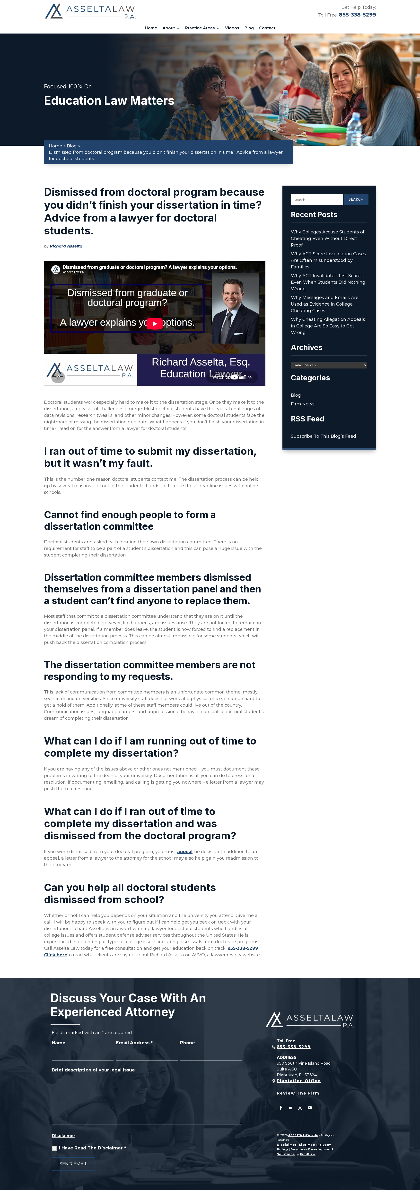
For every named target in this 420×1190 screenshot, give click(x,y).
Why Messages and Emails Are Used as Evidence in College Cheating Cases (325, 304)
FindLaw (307, 1154)
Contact (267, 28)
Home (151, 28)
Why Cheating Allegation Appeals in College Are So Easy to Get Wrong (328, 326)
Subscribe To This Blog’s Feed (323, 436)
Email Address (134, 1042)
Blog (249, 28)
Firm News (303, 404)
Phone (187, 1042)
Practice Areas (200, 28)
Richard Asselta (66, 246)
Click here (55, 955)
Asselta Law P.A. (303, 1135)
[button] (415, 1155)
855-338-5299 (357, 14)
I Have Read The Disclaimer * (92, 1148)
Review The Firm (298, 1093)
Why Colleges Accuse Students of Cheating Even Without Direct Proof (327, 238)
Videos (232, 28)
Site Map (307, 1145)
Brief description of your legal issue (93, 1070)
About (169, 28)
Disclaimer (63, 1135)
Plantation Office (299, 1081)
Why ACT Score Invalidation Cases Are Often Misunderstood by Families (328, 260)
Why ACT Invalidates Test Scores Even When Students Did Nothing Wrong (328, 282)
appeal (184, 851)
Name (58, 1042)
